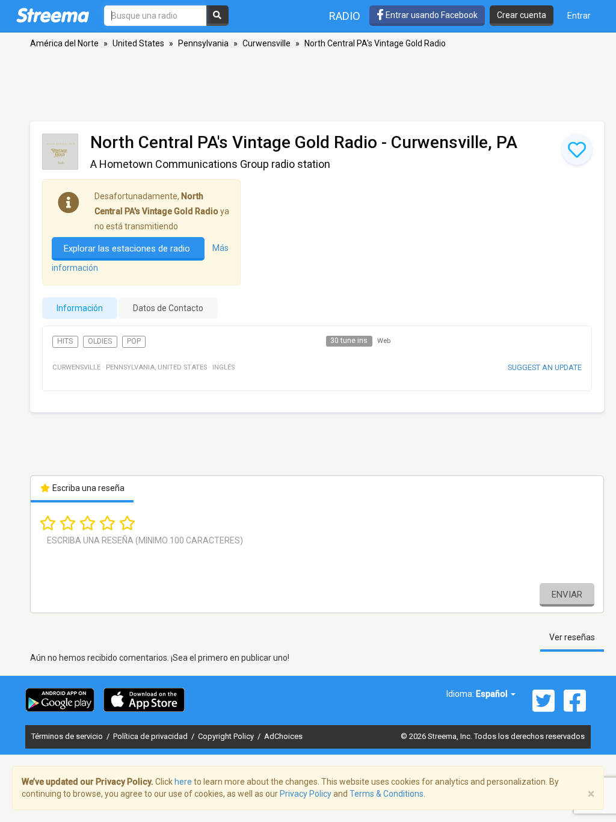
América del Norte (64, 43)
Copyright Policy (227, 736)
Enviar (567, 594)
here (183, 781)
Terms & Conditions (387, 794)
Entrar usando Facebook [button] (431, 15)
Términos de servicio (68, 736)
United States (138, 43)
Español (493, 694)
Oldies (100, 341)
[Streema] (52, 15)
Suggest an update (545, 367)
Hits (65, 341)
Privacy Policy (305, 794)
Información (80, 308)
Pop (134, 341)
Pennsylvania (203, 43)
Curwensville (266, 43)
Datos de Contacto (168, 308)
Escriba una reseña (88, 488)
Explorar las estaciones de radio (128, 248)
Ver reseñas (572, 637)
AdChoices (283, 736)
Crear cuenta (521, 15)
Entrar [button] (579, 15)
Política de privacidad (151, 736)
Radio (344, 16)
